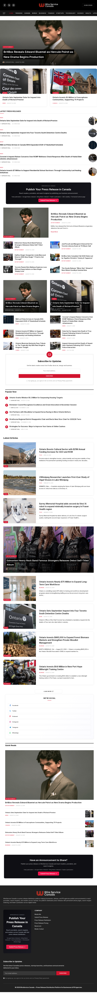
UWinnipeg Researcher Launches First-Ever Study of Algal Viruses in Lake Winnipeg (64, 478)
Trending (18, 13)
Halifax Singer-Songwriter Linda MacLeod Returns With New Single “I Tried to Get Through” (30, 257)
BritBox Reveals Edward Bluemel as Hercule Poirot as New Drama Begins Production (69, 217)
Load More (48, 691)
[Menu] (4, 13)
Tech (5, 466)
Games (17, 350)
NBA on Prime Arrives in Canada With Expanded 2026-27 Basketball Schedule (31, 145)
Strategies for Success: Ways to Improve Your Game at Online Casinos (37, 426)
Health (88, 13)
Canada (27, 13)
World (34, 13)
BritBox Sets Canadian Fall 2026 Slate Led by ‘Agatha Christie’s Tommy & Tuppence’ (77, 257)
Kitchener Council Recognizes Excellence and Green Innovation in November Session (43, 405)
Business (42, 13)
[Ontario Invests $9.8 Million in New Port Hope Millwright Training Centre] (19, 672)
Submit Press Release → (48, 200)
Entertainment (8, 47)
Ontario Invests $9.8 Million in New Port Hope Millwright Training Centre (60, 668)
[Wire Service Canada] (48, 5)
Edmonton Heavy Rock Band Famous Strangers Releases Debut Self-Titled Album (28, 245)
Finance (51, 13)
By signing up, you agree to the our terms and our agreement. (50, 380)
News (5, 93)
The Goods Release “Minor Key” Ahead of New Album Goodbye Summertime (77, 269)
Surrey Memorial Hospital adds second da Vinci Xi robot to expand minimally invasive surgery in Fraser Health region (64, 506)
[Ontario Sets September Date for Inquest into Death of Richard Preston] (23, 81)
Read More (54, 232)
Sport (2, 141)
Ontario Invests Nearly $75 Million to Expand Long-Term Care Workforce (63, 583)
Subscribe (88, 5)
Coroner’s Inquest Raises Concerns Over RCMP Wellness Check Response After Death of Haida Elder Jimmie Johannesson (41, 158)
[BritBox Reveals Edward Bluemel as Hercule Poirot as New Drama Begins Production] (48, 43)
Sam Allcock (14, 407)
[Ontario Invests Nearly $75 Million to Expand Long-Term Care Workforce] (19, 588)
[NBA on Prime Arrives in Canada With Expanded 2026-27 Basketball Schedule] (92, 145)
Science (80, 13)
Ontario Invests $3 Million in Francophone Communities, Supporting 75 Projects (70, 98)
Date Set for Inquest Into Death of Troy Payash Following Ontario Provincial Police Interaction (76, 333)
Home (11, 13)
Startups (60, 13)
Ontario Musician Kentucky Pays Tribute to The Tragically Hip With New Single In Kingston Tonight (30, 345)
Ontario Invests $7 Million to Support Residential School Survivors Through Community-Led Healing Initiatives (40, 172)
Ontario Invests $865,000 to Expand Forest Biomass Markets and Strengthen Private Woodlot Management (64, 640)
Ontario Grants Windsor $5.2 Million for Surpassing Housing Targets (36, 398)
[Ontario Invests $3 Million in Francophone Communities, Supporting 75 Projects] (73, 81)
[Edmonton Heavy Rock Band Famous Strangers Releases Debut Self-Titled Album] (8, 245)
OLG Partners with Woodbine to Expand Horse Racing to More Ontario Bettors (40, 412)
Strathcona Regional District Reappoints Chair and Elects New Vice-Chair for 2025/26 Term (45, 419)
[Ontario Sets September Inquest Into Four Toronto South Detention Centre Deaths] (92, 133)
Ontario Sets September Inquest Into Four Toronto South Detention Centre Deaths (33, 133)
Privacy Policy (62, 380)
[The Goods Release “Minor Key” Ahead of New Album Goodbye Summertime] (55, 269)
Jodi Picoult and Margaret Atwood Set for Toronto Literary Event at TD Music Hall (77, 245)
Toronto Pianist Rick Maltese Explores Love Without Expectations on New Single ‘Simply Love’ (31, 269)
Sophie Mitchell (9, 62)
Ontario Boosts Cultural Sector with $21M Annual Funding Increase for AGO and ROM (62, 450)
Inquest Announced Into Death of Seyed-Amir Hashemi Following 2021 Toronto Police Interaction (77, 345)
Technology (70, 13)
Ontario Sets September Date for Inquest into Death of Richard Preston (21, 98)
